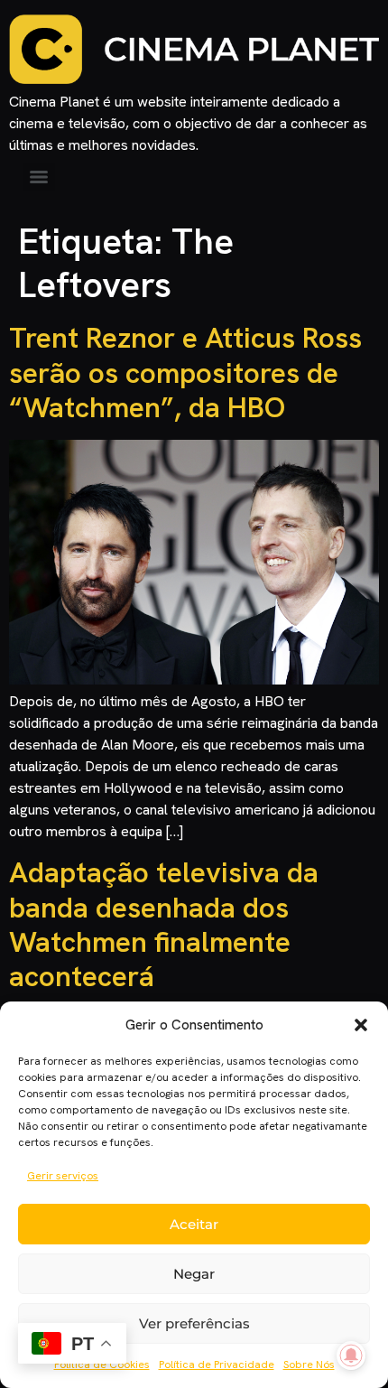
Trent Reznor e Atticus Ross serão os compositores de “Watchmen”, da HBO (185, 372)
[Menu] (39, 177)
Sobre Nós (309, 1364)
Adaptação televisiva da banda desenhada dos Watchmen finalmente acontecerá (164, 924)
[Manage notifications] (351, 1355)
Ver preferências (194, 1323)
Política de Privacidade (216, 1364)
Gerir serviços (62, 1176)
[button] (361, 1025)
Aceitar (194, 1224)
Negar (194, 1273)
